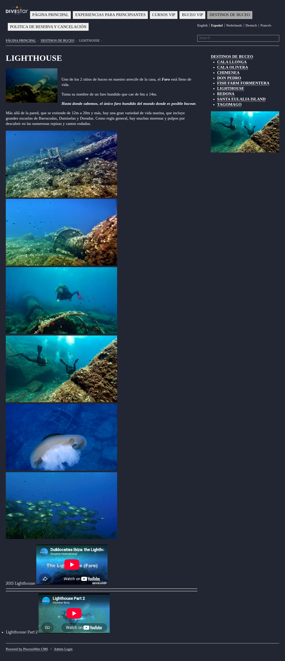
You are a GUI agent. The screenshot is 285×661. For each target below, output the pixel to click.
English (202, 25)
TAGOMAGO (229, 104)
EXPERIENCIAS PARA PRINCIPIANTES (110, 14)
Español (217, 25)
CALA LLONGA (232, 62)
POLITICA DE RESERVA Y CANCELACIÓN (48, 26)
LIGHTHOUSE (230, 88)
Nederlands (234, 25)
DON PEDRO (229, 78)
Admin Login (63, 649)
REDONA (225, 94)
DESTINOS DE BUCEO (230, 14)
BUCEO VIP (192, 14)
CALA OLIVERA (232, 67)
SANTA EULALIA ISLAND (241, 99)
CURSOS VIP (163, 14)
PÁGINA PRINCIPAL (50, 14)
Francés (266, 25)
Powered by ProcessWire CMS (27, 649)
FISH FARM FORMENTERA (243, 83)
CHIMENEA (228, 72)
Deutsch (251, 25)
